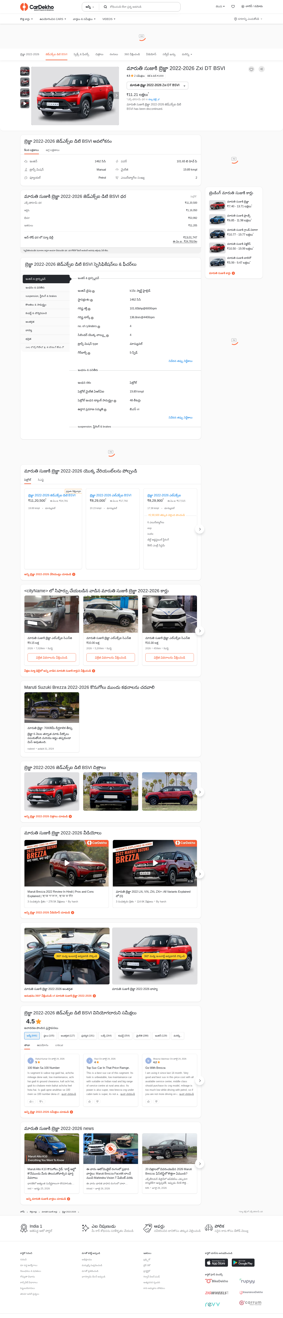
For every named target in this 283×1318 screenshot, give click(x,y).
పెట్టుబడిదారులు (27, 1288)
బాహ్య (29, 330)
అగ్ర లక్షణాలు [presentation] (52, 150)
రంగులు (114, 54)
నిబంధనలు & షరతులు (30, 1271)
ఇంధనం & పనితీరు (35, 287)
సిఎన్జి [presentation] (41, 479)
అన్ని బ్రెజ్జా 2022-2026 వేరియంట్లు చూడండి (47, 574)
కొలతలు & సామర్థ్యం (36, 304)
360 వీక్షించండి (132, 54)
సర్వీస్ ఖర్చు (169, 54)
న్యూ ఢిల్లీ (152, 99)
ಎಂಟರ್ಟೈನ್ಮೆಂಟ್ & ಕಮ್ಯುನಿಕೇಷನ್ (45, 347)
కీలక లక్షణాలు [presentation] (31, 150)
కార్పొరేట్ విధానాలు (29, 1282)
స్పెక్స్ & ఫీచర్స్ (81, 54)
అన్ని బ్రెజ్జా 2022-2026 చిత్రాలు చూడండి (46, 816)
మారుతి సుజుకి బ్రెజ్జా (238, 201)
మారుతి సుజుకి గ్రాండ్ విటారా (242, 229)
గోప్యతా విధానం (27, 1276)
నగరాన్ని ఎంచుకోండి (248, 18)
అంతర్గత (30, 321)
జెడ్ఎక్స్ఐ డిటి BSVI (56, 54)
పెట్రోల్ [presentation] (27, 479)
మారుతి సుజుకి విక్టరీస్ (239, 243)
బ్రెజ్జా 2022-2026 (29, 54)
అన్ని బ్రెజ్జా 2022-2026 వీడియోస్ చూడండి (47, 912)
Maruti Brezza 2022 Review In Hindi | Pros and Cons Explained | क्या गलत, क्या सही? (61, 894)
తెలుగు (219, 6)
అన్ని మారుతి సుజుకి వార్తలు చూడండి (46, 1198)
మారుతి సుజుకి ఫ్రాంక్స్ (238, 215)
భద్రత (28, 338)
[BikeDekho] (216, 1281)
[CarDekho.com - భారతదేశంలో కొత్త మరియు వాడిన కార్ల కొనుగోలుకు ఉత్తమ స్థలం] (37, 7)
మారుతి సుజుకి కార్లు (220, 273)
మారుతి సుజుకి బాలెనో (239, 257)
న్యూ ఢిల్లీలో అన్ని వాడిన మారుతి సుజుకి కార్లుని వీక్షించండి (60, 670)
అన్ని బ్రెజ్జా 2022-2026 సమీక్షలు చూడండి (46, 1111)
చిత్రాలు (99, 54)
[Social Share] (261, 69)
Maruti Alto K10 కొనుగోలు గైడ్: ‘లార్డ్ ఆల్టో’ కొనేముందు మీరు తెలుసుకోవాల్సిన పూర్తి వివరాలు (52, 1173)
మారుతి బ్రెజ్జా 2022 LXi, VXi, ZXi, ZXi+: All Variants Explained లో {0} (153, 894)
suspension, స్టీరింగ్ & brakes (41, 296)
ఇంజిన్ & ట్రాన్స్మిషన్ (35, 278)
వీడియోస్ (151, 54)
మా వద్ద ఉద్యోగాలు (28, 1265)
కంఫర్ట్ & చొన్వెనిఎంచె (36, 313)
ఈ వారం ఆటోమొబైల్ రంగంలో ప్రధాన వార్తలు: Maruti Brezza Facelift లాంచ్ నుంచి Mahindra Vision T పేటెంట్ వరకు (109, 1173)
